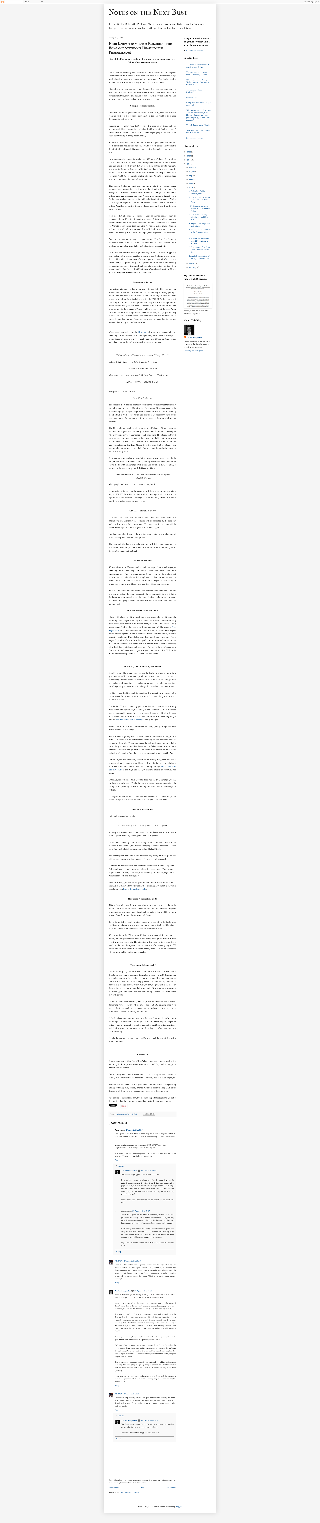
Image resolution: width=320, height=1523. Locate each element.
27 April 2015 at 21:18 (149, 1420)
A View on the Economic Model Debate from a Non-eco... (198, 241)
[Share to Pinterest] (153, 1114)
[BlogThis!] (146, 1114)
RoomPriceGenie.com (195, 50)
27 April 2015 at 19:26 (143, 1291)
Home (142, 1487)
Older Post (171, 1487)
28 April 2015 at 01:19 (141, 1211)
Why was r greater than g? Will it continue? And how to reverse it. (197, 82)
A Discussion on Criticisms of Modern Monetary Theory (199, 199)
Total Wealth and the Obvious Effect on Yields (198, 131)
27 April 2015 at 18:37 (132, 1261)
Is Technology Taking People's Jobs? (197, 192)
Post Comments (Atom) (129, 1492)
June (191, 179)
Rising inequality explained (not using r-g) (198, 103)
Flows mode (143, 331)
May (191, 183)
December (193, 167)
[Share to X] (149, 1114)
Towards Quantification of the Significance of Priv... (199, 257)
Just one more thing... (194, 138)
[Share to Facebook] (151, 1114)
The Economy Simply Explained (194, 91)
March (192, 263)
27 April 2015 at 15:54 (149, 1170)
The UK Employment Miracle (198, 125)
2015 (189, 164)
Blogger (179, 1506)
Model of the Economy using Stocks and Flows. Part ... (199, 217)
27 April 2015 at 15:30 (134, 1130)
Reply (117, 1160)
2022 (189, 152)
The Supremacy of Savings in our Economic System (197, 65)
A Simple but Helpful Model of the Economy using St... (200, 232)
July (191, 175)
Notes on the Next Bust (148, 12)
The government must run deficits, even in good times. (197, 73)
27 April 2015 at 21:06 (133, 1394)
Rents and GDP (192, 97)
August (192, 171)
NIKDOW (119, 1261)
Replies (121, 1166)
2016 (189, 160)
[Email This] (144, 1114)
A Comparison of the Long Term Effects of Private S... (199, 249)
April (191, 187)
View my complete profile (194, 350)
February (193, 267)
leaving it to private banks (134, 888)
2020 (189, 156)
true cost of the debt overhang (129, 719)
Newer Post (114, 1487)
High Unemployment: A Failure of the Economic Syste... (199, 208)
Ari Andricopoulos (129, 1170)
